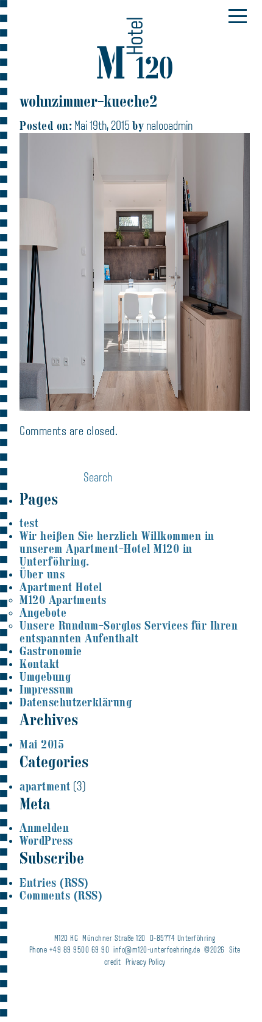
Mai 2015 (41, 744)
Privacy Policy (146, 963)
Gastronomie (50, 651)
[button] (237, 16)
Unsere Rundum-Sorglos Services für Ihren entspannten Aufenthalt (128, 632)
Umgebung (45, 676)
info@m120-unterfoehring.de (156, 950)
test (28, 523)
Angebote (42, 612)
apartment (45, 786)
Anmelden (44, 828)
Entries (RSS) (54, 882)
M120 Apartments (63, 600)
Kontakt (39, 664)
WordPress (46, 840)
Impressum (46, 689)
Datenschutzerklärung (75, 702)
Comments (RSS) (60, 895)
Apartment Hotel (60, 587)
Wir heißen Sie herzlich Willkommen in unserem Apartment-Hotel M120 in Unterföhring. (116, 548)
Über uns (42, 574)
